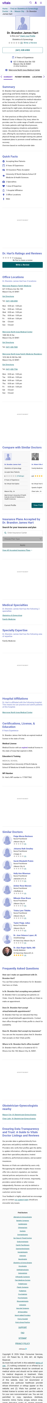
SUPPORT (22, 1327)
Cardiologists (22, 1224)
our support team (21, 1200)
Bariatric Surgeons (22, 1220)
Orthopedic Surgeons (22, 1277)
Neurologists (22, 1259)
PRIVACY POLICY (22, 1343)
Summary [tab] (8, 77)
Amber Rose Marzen (22, 886)
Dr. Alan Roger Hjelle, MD (24, 948)
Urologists (22, 1305)
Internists (22, 1256)
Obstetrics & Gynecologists (22, 1263)
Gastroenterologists (22, 1249)
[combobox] (22, 532)
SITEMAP (23, 1338)
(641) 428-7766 (12, 369)
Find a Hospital (23, 1319)
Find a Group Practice (22, 1322)
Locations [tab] (37, 77)
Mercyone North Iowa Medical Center (24, 70)
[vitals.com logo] (6, 3)
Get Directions (8, 296)
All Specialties (22, 1312)
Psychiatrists (22, 1294)
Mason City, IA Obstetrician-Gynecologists (19, 1115)
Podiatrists (22, 1291)
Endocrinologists (22, 1242)
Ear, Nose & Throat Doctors (22, 1238)
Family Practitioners (22, 1245)
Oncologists (23, 1266)
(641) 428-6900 (12, 301)
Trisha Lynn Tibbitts (21, 911)
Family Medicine (9, 619)
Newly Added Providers (22, 1315)
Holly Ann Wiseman (21, 873)
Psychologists (22, 1298)
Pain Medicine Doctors (22, 1280)
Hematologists (23, 1252)
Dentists (23, 1231)
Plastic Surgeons (22, 1287)
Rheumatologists (22, 1301)
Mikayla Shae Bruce (22, 898)
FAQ (22, 1333)
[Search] (31, 3)
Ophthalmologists (23, 1270)
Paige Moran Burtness (23, 836)
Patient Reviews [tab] (22, 77)
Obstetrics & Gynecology (12, 615)
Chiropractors (22, 1227)
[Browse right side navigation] (41, 3)
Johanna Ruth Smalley (23, 849)
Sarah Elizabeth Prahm (23, 861)
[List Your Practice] (36, 3)
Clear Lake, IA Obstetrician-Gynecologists (19, 1119)
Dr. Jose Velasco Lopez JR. (25, 935)
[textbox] (22, 532)
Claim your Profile (27, 36)
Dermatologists (22, 1235)
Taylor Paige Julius (21, 923)
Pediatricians (22, 1284)
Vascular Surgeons (22, 1308)
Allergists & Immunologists (22, 1217)
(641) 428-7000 (12, 347)
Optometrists (22, 1273)
